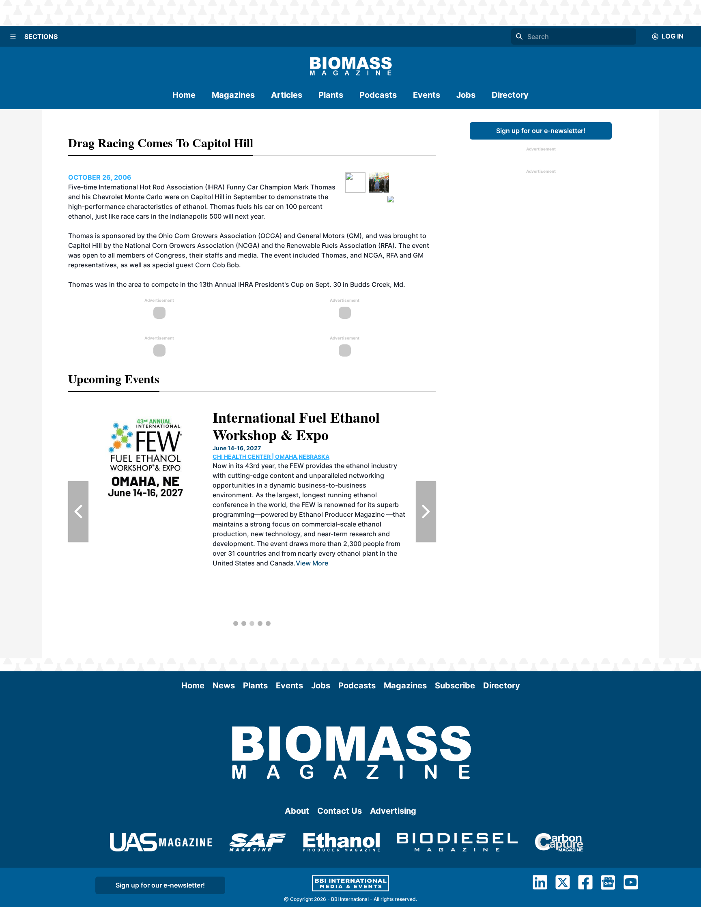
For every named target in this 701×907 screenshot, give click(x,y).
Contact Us (339, 811)
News (224, 685)
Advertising (393, 811)
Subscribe (455, 685)
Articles (286, 95)
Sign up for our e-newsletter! (540, 131)
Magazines (233, 95)
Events (426, 95)
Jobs (465, 95)
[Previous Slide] (78, 511)
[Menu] (13, 36)
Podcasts (378, 95)
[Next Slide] (426, 511)
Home (184, 95)
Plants (330, 95)
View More (312, 563)
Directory (510, 95)
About (297, 811)
